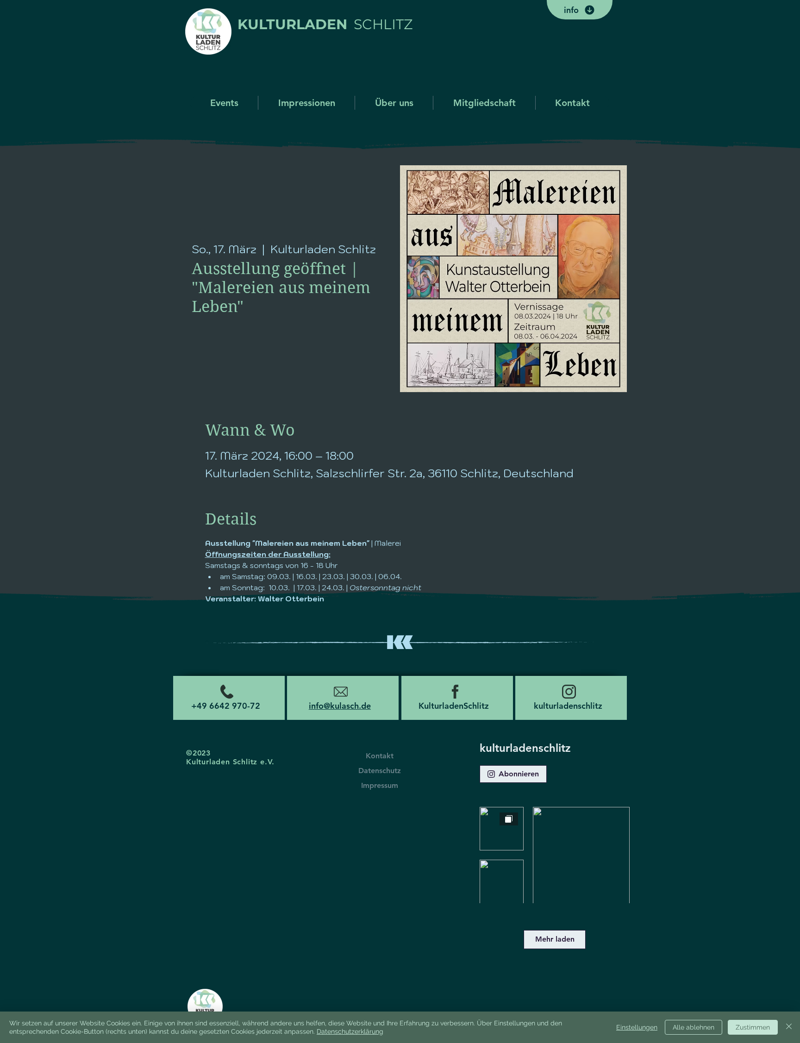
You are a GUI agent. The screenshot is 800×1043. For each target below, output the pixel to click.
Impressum (379, 785)
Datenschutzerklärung (350, 1031)
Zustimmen (753, 1027)
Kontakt (380, 755)
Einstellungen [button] (636, 1027)
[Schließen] (788, 1027)
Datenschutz (379, 770)
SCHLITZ (383, 24)
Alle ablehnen (693, 1027)
